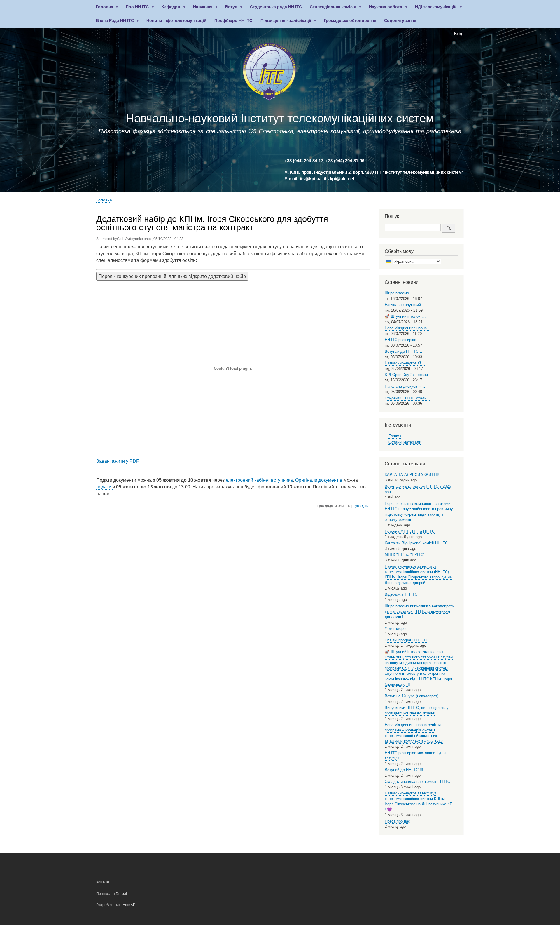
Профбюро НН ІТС (233, 20)
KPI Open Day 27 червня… (408, 375)
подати (103, 486)
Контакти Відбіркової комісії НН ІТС (416, 543)
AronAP (129, 905)
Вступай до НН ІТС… (403, 351)
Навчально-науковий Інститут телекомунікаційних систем (280, 118)
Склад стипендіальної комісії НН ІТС (417, 781)
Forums (394, 436)
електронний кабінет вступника (259, 480)
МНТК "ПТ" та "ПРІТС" (405, 554)
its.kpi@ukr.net (339, 178)
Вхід (458, 34)
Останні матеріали (404, 442)
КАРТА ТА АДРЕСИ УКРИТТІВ (412, 474)
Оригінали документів (318, 480)
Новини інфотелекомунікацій (176, 20)
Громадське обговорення (350, 20)
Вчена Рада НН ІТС (113, 22)
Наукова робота (383, 9)
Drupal (121, 894)
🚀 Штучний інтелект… (405, 316)
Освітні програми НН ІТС (406, 640)
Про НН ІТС (135, 9)
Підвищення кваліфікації (283, 22)
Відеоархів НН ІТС (401, 594)
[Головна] (269, 73)
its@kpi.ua (310, 178)
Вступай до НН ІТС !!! (404, 770)
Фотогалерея (396, 628)
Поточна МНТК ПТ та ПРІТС (410, 531)
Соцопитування (400, 20)
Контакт (103, 882)
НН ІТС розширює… (402, 340)
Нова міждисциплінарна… (407, 328)
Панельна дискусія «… (405, 386)
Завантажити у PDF (117, 461)
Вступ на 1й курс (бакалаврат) (411, 696)
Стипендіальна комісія (331, 9)
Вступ (229, 9)
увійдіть (361, 506)
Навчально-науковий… (405, 304)
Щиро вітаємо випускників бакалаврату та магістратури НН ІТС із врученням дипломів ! (419, 611)
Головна (102, 9)
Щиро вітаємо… (399, 293)
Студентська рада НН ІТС (276, 7)
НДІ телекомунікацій (434, 9)
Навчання (201, 9)
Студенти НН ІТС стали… (407, 398)
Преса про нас (397, 821)
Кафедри (169, 9)
